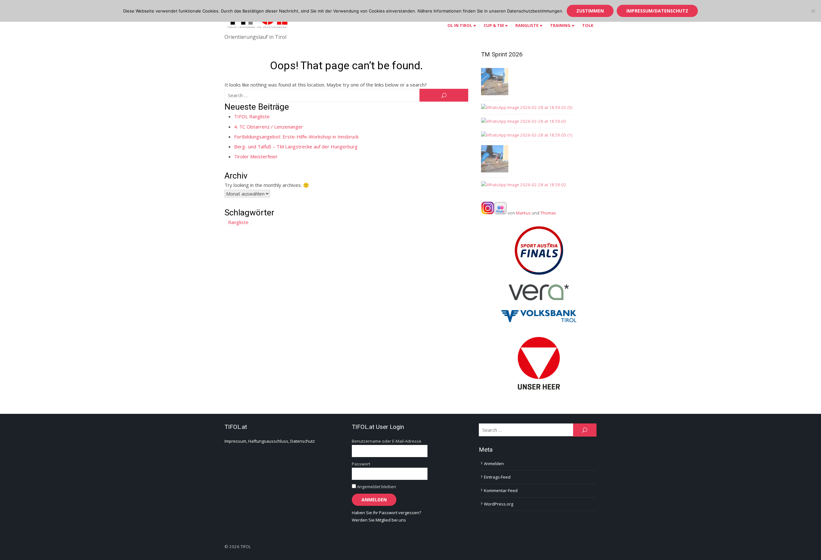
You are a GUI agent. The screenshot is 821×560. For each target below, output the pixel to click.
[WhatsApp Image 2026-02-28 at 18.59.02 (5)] (526, 107)
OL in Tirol (459, 25)
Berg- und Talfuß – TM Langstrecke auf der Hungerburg (296, 146)
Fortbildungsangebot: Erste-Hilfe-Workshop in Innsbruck (296, 136)
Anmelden (494, 463)
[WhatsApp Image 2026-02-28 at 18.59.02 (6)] (494, 160)
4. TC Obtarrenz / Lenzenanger (268, 126)
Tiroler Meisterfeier (256, 156)
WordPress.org (498, 504)
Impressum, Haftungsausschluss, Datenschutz (269, 441)
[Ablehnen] (813, 11)
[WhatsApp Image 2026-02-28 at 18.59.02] (523, 184)
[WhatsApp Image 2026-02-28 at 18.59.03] (523, 121)
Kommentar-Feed (501, 490)
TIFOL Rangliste (252, 116)
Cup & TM (494, 25)
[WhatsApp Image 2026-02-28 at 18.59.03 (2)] (494, 82)
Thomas (548, 213)
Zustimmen (590, 11)
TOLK (587, 25)
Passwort (361, 464)
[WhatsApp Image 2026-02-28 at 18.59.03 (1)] (526, 135)
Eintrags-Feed (497, 477)
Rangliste (526, 25)
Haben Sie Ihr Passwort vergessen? (386, 512)
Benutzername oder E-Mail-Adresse (386, 441)
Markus (523, 213)
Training (560, 25)
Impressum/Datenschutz (657, 11)
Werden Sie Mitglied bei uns (379, 520)
